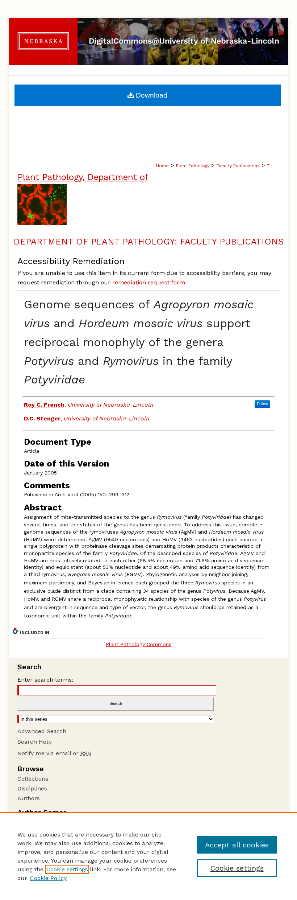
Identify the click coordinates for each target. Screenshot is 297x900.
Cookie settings (67, 869)
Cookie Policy (48, 878)
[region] (148, 856)
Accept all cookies (237, 845)
